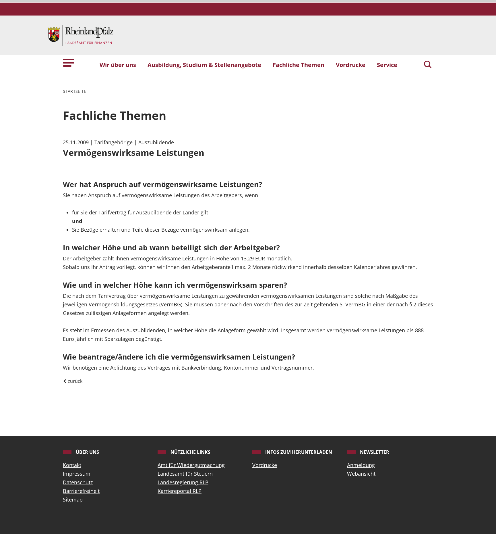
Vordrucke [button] (350, 65)
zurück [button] (74, 381)
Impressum (76, 473)
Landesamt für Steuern (185, 473)
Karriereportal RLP (180, 490)
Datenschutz (78, 482)
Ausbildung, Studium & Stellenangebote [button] (204, 65)
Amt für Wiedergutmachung (191, 465)
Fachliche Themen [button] (298, 65)
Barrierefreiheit (81, 490)
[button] (68, 62)
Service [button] (387, 65)
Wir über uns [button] (118, 65)
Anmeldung (361, 465)
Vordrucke (264, 465)
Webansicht (361, 473)
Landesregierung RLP (183, 482)
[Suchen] (427, 65)
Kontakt (72, 465)
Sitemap (73, 499)
